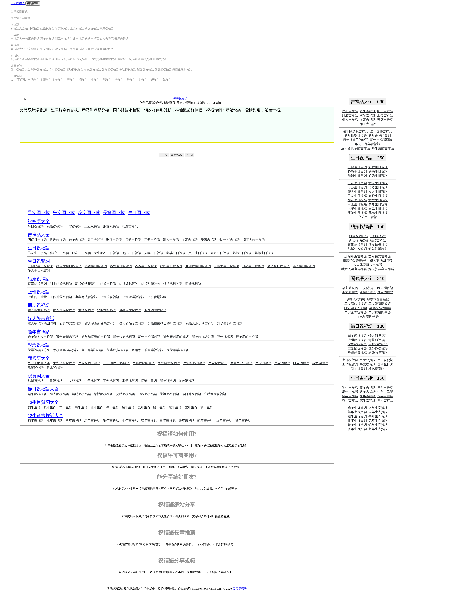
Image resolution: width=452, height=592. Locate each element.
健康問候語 (107, 48)
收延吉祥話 (58, 239)
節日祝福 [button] (16, 65)
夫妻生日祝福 (153, 253)
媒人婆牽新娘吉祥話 (367, 265)
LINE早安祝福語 (355, 308)
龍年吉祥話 (55, 420)
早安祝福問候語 (89, 363)
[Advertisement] (176, 147)
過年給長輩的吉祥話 (95, 337)
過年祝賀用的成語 (176, 337)
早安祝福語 (62, 28)
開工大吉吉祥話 (254, 239)
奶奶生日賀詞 (378, 175)
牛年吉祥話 (130, 420)
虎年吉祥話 (224, 420)
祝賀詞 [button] (15, 55)
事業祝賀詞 (109, 59)
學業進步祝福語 (117, 350)
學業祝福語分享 (39, 350)
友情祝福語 (86, 310)
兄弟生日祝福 (241, 253)
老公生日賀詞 (357, 187)
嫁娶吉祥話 (92, 38)
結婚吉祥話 (108, 283)
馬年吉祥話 (92, 420)
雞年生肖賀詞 (357, 425)
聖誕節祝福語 (145, 69)
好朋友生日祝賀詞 (69, 266)
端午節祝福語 (39, 69)
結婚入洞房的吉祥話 (200, 323)
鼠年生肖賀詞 (378, 429)
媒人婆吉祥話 (41, 318)
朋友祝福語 (92, 28)
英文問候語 (77, 48)
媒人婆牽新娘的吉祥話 (100, 323)
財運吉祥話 (77, 38)
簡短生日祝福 (219, 253)
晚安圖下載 (89, 212)
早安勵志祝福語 (169, 363)
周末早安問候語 (241, 363)
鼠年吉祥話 (243, 420)
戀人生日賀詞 (357, 191)
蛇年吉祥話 (205, 420)
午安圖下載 (64, 212)
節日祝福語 (368, 326)
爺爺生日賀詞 (357, 175)
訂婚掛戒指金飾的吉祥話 (165, 323)
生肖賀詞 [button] (16, 75)
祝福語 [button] (15, 24)
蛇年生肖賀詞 (378, 425)
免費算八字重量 (20, 18)
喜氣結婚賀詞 (37, 283)
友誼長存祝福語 (64, 310)
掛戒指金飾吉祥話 (355, 260)
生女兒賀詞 (73, 381)
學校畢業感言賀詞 (65, 350)
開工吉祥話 (62, 38)
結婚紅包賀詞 (128, 283)
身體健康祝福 (357, 352)
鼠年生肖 (168, 79)
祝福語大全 (18, 28)
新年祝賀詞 (145, 59)
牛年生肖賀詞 (378, 416)
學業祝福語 (107, 28)
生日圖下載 (139, 212)
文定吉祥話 (190, 239)
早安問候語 (32, 48)
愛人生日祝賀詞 (39, 270)
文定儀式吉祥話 (70, 323)
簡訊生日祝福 (131, 253)
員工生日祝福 (197, 253)
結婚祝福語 (47, 28)
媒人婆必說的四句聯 (42, 323)
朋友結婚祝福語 (61, 283)
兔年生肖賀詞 (378, 420)
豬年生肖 (108, 79)
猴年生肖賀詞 (357, 416)
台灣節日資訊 (19, 11)
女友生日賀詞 (378, 183)
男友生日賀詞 (357, 183)
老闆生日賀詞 (357, 167)
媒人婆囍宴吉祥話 (132, 323)
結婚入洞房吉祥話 (354, 269)
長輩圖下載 (114, 212)
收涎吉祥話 (32, 38)
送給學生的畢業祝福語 (147, 350)
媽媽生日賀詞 (378, 171)
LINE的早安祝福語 (116, 363)
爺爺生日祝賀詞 (146, 266)
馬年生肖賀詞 (378, 412)
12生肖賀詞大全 (20, 79)
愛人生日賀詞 (378, 191)
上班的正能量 (37, 297)
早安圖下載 (39, 212)
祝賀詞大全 (18, 59)
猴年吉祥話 (111, 420)
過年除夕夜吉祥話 (40, 337)
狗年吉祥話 (36, 420)
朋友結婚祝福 (378, 244)
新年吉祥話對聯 (203, 337)
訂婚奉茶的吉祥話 (230, 323)
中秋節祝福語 (127, 69)
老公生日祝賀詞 (253, 266)
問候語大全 (18, 48)
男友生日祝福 (37, 253)
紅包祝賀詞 (160, 59)
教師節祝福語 (163, 69)
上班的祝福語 (109, 297)
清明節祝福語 (74, 69)
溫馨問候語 (92, 48)
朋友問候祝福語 (155, 310)
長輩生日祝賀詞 (127, 59)
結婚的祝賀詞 (378, 352)
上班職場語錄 (156, 297)
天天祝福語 (18, 3)
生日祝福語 (32, 28)
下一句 (189, 155)
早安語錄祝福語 (64, 363)
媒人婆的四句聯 (381, 260)
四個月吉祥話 (37, 239)
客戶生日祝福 (59, 253)
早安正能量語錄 (39, 363)
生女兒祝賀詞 (63, 59)
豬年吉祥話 (149, 420)
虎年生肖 (156, 79)
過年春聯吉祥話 (67, 337)
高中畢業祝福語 (92, 350)
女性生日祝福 (378, 200)
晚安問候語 (62, 48)
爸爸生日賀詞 (357, 171)
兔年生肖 (120, 79)
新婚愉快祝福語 (86, 283)
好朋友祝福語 (106, 310)
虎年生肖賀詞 (357, 429)
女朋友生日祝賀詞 (226, 266)
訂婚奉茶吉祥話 (355, 256)
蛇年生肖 (144, 79)
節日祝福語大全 (20, 69)
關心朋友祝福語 (39, 310)
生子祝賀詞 (80, 59)
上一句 (164, 155)
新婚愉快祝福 (358, 240)
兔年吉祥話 (168, 420)
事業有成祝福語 (86, 297)
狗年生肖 (36, 79)
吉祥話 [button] (15, 34)
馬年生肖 (72, 79)
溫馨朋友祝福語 (130, 310)
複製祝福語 (177, 155)
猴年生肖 (84, 79)
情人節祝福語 (57, 69)
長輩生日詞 (149, 381)
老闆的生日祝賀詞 (40, 266)
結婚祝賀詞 (32, 59)
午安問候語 (47, 48)
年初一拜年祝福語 (367, 144)
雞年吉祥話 (186, 420)
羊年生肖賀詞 (357, 412)
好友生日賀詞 (378, 167)
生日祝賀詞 (47, 59)
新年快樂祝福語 (124, 337)
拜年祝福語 (225, 337)
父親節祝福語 (110, 69)
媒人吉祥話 (107, 38)
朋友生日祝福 (81, 253)
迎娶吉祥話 (152, 239)
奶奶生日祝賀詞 (171, 266)
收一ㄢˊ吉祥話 (229, 239)
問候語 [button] (15, 45)
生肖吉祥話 (368, 377)
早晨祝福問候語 (144, 363)
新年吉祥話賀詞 (149, 337)
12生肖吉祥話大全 (45, 415)
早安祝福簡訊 (217, 363)
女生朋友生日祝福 (106, 253)
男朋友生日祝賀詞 (198, 266)
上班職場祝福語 (133, 297)
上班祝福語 (77, 28)
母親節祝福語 (92, 69)
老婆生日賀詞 (378, 187)
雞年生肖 (132, 79)
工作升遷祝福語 (61, 297)
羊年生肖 (60, 79)
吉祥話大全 (18, 38)
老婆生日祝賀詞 (278, 266)
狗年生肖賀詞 (357, 408)
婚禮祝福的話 (172, 283)
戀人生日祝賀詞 (304, 266)
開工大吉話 (368, 124)
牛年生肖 (96, 79)
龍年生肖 (48, 79)
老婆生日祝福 (175, 253)
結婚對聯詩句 (150, 283)
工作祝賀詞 (95, 59)
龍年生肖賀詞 (378, 408)
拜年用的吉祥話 (247, 337)
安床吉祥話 (121, 38)
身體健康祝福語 (182, 69)
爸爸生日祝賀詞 (96, 266)
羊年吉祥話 (73, 420)
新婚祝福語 (193, 283)
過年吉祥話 (47, 38)
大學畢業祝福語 (177, 350)
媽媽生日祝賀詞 (121, 266)
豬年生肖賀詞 (357, 420)
